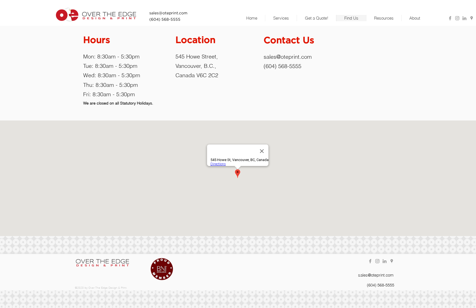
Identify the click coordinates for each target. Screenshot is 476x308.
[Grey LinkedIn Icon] (464, 18)
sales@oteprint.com (288, 56)
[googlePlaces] (471, 18)
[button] (281, 18)
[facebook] (450, 18)
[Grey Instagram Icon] (457, 18)
